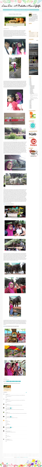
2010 (30, 104)
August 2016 (31, 88)
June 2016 (31, 90)
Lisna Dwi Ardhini (8, 427)
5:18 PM (9, 394)
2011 (30, 103)
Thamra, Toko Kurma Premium (33, 48)
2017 (30, 84)
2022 (30, 80)
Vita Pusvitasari (7, 439)
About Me (13, 9)
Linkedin (16, 9)
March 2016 (31, 92)
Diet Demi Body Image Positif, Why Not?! (34, 94)
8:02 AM (7, 420)
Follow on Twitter (31, 32)
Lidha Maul (7, 412)
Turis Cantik (7, 404)
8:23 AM (12, 427)
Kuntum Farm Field (15, 33)
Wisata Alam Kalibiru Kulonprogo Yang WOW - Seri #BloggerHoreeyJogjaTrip (33, 45)
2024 (30, 78)
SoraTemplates (18, 457)
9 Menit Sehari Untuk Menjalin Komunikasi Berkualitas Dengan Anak (33, 57)
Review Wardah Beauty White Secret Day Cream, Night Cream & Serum (33, 53)
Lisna (6, 435)
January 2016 (31, 99)
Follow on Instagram (31, 36)
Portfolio (20, 9)
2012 (30, 102)
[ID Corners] (33, 142)
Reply (6, 397)
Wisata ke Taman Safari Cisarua (7, 390)
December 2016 (32, 85)
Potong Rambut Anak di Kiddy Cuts (33, 60)
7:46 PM (9, 412)
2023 (30, 79)
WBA (6, 420)
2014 (30, 101)
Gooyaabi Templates (26, 457)
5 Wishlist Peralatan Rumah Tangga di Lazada (34, 98)
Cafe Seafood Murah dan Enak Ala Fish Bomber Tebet (33, 68)
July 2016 (31, 89)
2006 (30, 107)
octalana (7, 394)
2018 (30, 83)
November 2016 (32, 86)
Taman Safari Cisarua (15, 26)
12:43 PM (10, 439)
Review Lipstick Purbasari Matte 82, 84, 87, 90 (34, 96)
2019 (30, 82)
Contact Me (23, 9)
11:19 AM (8, 435)
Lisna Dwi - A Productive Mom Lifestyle (21, 6)
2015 (30, 100)
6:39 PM (9, 404)
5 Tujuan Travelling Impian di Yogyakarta (33, 64)
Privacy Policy (28, 9)
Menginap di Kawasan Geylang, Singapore (33, 72)
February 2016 (32, 93)
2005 (30, 108)
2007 (30, 106)
